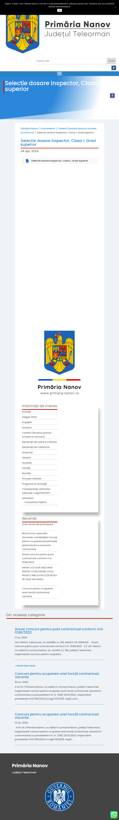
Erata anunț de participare (37, 524)
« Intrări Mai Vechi (25, 665)
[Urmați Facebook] (113, 68)
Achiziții (26, 411)
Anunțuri (27, 427)
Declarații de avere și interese (39, 442)
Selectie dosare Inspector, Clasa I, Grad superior (59, 160)
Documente (48, 128)
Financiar (27, 452)
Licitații (26, 468)
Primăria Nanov (29, 128)
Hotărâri (27, 463)
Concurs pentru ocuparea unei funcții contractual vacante (37, 592)
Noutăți (26, 473)
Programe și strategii (34, 483)
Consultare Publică (35, 502)
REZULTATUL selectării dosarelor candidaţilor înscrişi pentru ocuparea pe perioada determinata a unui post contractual (39, 541)
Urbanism (27, 498)
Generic (26, 457)
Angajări (27, 422)
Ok (59, 10)
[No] (115, 7)
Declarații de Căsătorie (35, 447)
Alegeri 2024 (29, 417)
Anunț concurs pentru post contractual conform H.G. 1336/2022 (38, 558)
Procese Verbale (31, 478)
